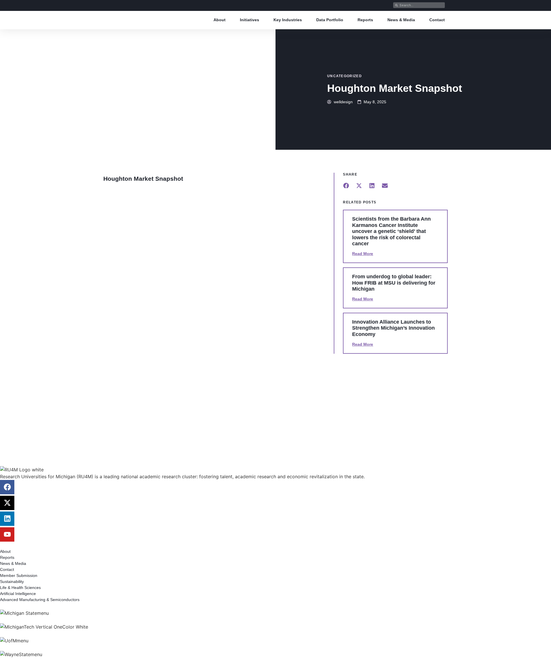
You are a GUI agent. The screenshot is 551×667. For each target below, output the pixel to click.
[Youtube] (7, 534)
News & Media (401, 19)
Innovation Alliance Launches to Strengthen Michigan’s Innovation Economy (393, 328)
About (220, 19)
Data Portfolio (329, 19)
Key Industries (287, 19)
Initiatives (249, 19)
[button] (345, 185)
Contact (437, 19)
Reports (365, 19)
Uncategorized (344, 76)
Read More (362, 253)
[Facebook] (7, 487)
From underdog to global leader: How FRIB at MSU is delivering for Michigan (393, 283)
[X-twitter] (7, 503)
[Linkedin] (7, 519)
